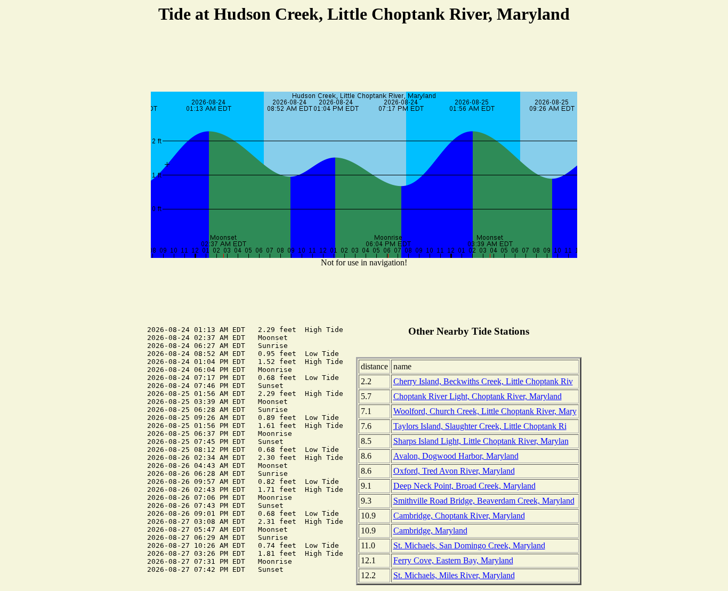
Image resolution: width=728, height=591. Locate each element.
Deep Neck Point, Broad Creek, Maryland (464, 485)
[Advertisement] (364, 59)
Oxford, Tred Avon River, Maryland (454, 470)
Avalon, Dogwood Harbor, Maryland (456, 455)
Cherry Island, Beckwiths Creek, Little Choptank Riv (483, 381)
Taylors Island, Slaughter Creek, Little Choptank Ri (480, 426)
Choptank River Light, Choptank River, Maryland (477, 396)
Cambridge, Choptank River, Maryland (459, 515)
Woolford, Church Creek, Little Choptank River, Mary (485, 411)
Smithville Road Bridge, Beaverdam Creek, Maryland (484, 500)
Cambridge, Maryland (430, 530)
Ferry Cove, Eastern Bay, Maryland (453, 560)
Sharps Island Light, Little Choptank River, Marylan (481, 441)
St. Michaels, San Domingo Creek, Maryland (469, 545)
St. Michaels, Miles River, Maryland (454, 575)
